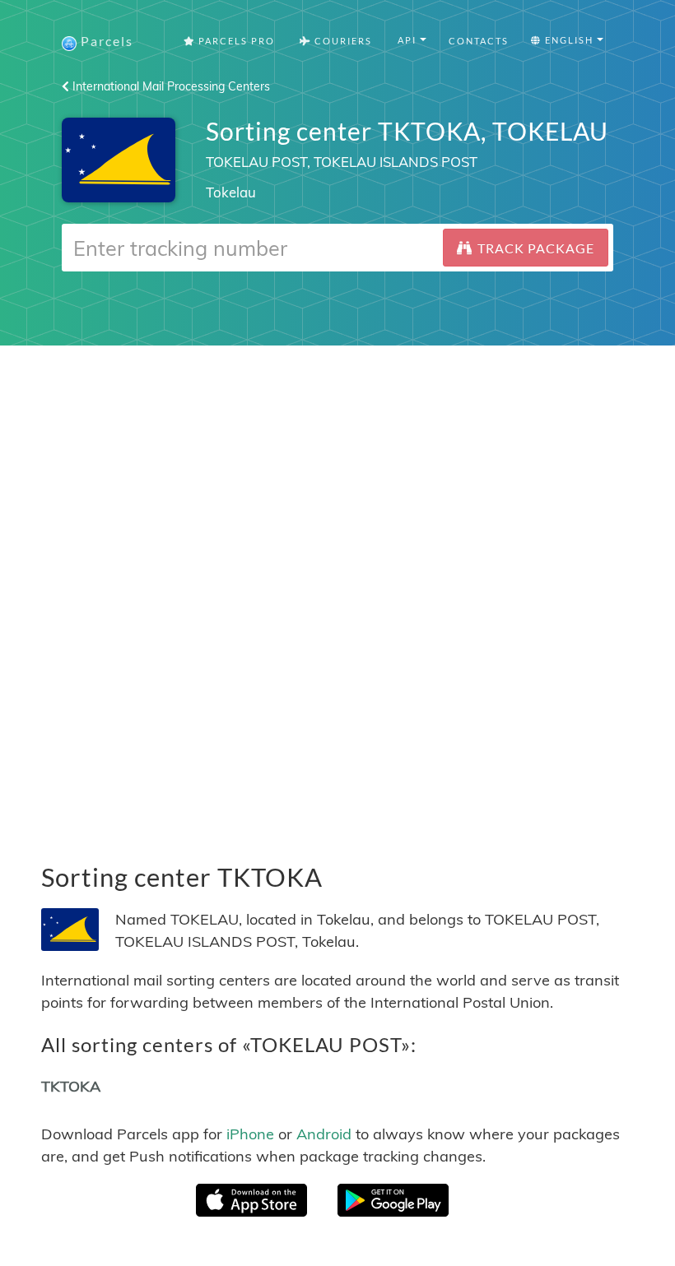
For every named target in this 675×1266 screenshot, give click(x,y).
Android (323, 1134)
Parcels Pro (235, 40)
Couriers (341, 40)
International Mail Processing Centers (169, 86)
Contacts (479, 40)
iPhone (250, 1134)
